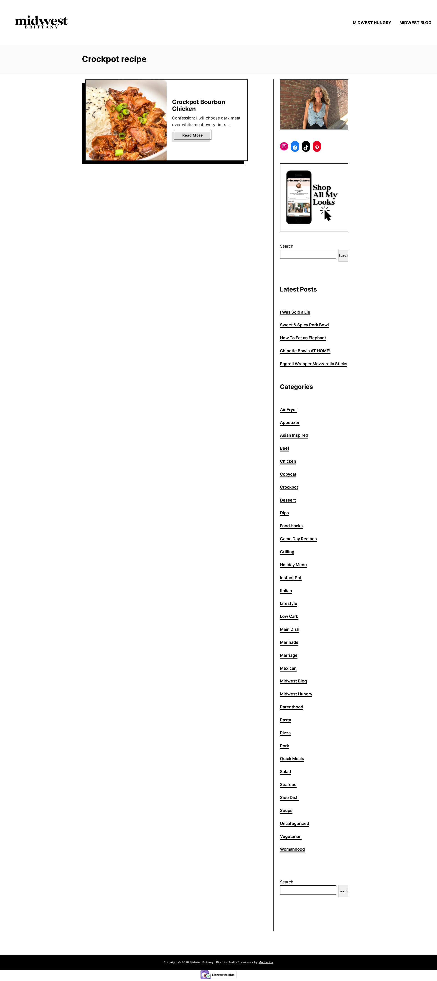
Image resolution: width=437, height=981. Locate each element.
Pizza (285, 732)
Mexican (288, 668)
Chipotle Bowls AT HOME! (305, 350)
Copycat (288, 474)
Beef (284, 448)
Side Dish (289, 797)
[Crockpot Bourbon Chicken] (126, 120)
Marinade (289, 642)
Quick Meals (292, 758)
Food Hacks (291, 525)
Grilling (287, 551)
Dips (284, 512)
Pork (284, 745)
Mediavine (266, 962)
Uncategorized (294, 823)
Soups (286, 810)
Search (286, 246)
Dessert (288, 500)
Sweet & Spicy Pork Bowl (304, 324)
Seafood (288, 784)
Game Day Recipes (298, 538)
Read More (193, 136)
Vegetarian (291, 836)
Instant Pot (291, 577)
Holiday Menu (293, 564)
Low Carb (289, 616)
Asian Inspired (294, 435)
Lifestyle (288, 603)
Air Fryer (288, 409)
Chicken (288, 461)
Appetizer (290, 422)
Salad (285, 771)
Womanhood (292, 849)
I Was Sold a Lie (295, 312)
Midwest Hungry (296, 694)
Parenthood (291, 707)
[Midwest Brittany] (61, 22)
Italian (286, 590)
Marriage (288, 655)
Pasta (285, 719)
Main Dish (289, 629)
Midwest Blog (293, 681)
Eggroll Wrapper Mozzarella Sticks (313, 363)
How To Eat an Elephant (303, 337)
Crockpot (289, 487)
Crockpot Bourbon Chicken (198, 105)
